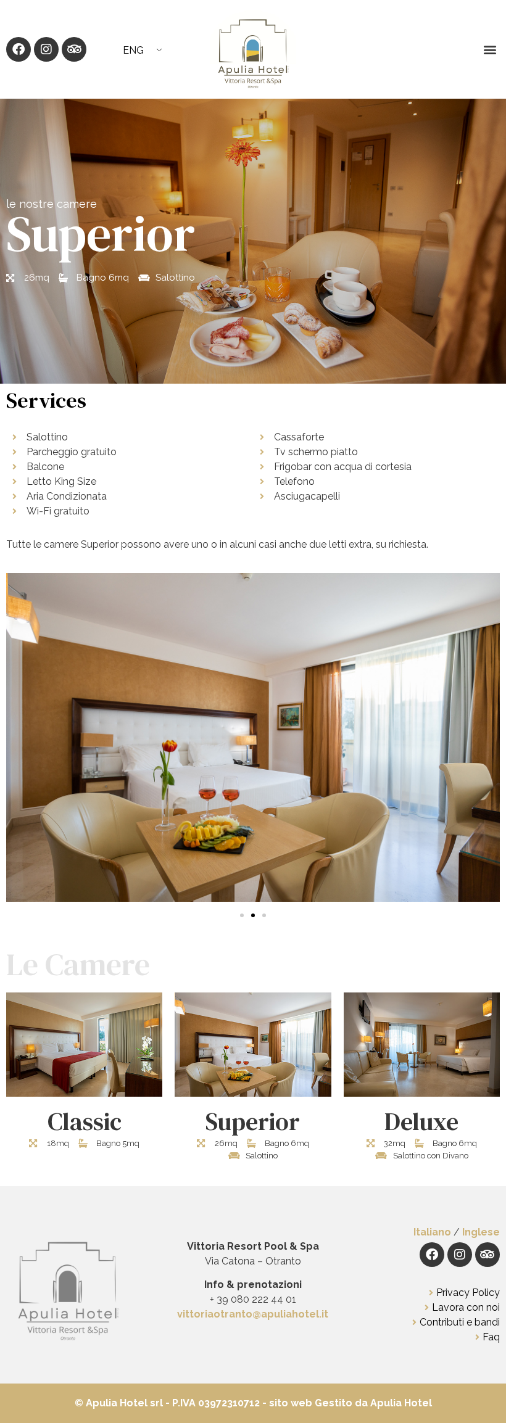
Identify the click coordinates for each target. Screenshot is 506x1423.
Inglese (481, 1232)
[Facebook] (18, 49)
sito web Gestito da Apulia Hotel (349, 1403)
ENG (133, 50)
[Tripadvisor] (74, 49)
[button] (489, 49)
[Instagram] (46, 49)
